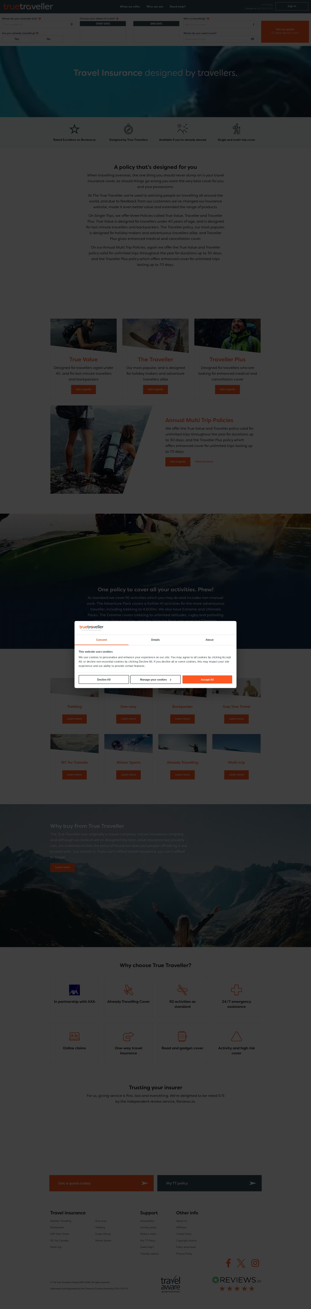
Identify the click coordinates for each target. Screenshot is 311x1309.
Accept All (207, 679)
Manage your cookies (153, 679)
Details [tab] (155, 639)
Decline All (104, 679)
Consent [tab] (101, 639)
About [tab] (209, 639)
